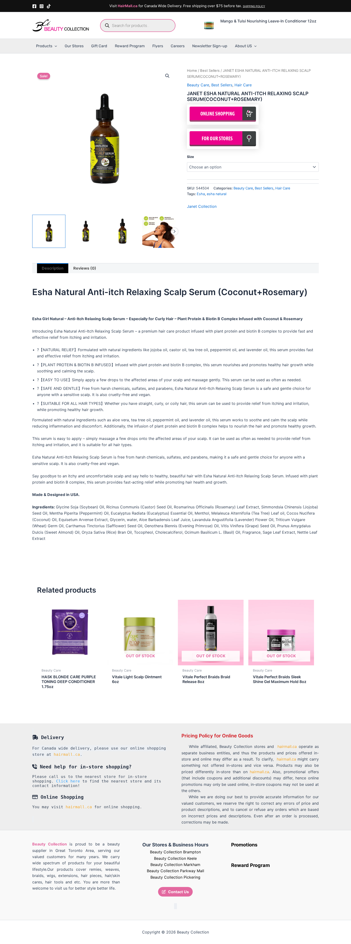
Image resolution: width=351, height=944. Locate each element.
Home (192, 70)
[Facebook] (34, 6)
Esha (201, 194)
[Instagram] (41, 6)
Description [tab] (53, 268)
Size (190, 157)
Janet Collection (202, 206)
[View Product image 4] (159, 231)
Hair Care (243, 85)
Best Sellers (210, 70)
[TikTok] (49, 6)
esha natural (216, 194)
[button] (54, 46)
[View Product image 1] (48, 231)
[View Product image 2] (85, 231)
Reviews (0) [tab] (84, 268)
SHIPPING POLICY (254, 6)
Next (174, 231)
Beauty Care (198, 85)
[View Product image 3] (122, 231)
